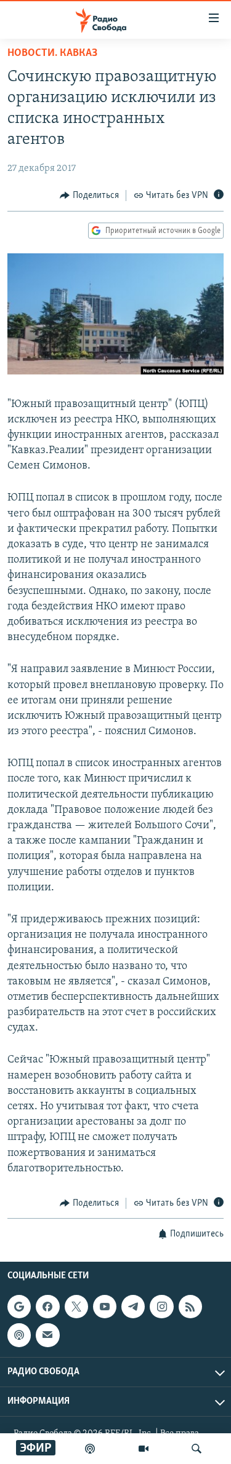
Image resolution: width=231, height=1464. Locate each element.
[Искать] (196, 1448)
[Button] (89, 196)
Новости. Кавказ (52, 53)
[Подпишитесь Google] (19, 1306)
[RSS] (190, 1306)
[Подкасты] (19, 1335)
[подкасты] (89, 1448)
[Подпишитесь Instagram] (161, 1306)
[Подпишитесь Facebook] (47, 1306)
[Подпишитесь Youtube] (104, 1306)
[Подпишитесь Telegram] (133, 1306)
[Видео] (143, 1448)
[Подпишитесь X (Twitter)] (76, 1306)
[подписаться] (47, 1335)
